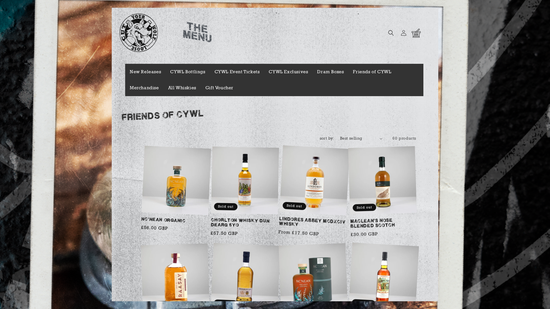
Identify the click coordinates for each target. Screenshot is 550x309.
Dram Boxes (330, 71)
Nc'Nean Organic (163, 220)
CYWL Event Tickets (237, 71)
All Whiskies (182, 87)
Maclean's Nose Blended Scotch (372, 223)
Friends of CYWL (372, 71)
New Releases (145, 71)
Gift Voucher (219, 87)
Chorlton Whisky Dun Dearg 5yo (240, 223)
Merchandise (144, 87)
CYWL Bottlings (187, 71)
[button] (391, 33)
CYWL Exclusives (288, 71)
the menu (197, 33)
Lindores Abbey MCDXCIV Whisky (312, 222)
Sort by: (327, 138)
